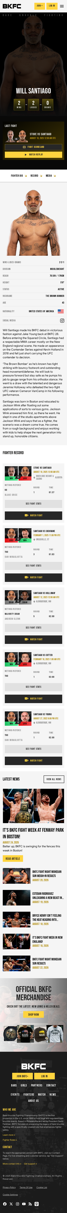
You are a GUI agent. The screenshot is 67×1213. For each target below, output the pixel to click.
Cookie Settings (10, 1194)
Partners (36, 1085)
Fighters (29, 1094)
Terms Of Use (26, 1187)
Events (15, 1094)
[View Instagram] (62, 321)
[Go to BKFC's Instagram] (17, 1204)
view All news (54, 779)
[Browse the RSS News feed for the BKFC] (30, 1204)
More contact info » (12, 1163)
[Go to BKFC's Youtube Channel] (24, 1204)
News (53, 1094)
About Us (33, 1101)
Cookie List (41, 1187)
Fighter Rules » (10, 1140)
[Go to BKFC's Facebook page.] (5, 1204)
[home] (12, 6)
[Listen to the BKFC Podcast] (37, 1204)
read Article (13, 859)
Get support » (30, 1163)
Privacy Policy (9, 1187)
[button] (62, 6)
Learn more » (9, 1135)
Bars (14, 1085)
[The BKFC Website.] (33, 1066)
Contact (51, 1085)
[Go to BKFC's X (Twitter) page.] (11, 1204)
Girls (24, 1085)
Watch (42, 1094)
